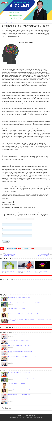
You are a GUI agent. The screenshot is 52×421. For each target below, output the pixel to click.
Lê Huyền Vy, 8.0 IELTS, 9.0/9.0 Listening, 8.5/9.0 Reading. (20, 351)
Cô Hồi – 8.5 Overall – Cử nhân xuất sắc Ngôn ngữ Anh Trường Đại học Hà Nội (24, 302)
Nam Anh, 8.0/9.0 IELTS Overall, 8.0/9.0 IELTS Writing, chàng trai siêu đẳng (23, 356)
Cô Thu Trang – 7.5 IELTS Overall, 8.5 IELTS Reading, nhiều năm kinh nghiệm (23, 313)
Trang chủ (2, 21)
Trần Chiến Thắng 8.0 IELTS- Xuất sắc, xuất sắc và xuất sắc (20, 345)
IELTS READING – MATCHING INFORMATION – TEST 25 (25, 270)
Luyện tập (7, 21)
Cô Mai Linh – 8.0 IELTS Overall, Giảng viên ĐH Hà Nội (19, 297)
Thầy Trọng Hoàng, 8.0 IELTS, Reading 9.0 (16, 308)
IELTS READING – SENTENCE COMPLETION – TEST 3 (42, 254)
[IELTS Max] (26, 10)
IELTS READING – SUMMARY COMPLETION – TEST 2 (9, 254)
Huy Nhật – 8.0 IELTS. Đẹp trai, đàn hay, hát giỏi (18, 362)
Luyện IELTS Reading (14, 21)
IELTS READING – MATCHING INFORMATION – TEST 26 (9, 270)
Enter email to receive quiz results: (9, 218)
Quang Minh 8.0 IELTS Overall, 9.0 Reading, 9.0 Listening (19, 334)
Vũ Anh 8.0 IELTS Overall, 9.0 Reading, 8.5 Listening (18, 340)
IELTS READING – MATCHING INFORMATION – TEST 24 (42, 270)
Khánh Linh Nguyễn (6, 28)
